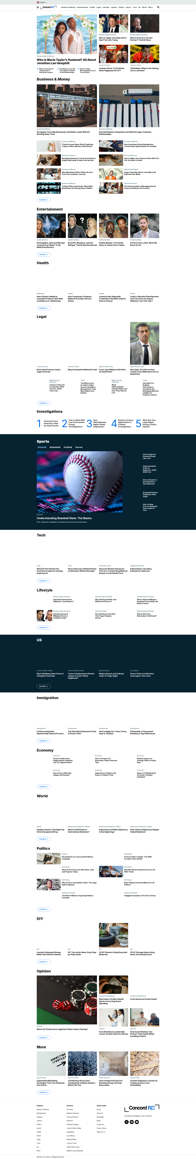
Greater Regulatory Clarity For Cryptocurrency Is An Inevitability (144, 1083)
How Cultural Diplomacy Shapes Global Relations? (144, 831)
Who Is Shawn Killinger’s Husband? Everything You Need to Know (147, 601)
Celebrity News (42, 240)
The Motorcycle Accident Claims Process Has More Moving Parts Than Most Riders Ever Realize (88, 388)
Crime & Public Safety (45, 670)
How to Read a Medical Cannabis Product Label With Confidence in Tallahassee (50, 298)
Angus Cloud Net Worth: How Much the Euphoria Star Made (140, 173)
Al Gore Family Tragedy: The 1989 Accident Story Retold (138, 858)
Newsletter (100, 1117)
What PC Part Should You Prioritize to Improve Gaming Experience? (50, 571)
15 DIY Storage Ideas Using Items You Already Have (142, 953)
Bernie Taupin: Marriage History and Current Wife (87, 70)
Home (99, 1109)
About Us (100, 1113)
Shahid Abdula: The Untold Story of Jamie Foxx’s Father (112, 244)
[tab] (42, 447)
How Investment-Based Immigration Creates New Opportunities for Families (140, 145)
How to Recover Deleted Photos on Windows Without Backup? (82, 570)
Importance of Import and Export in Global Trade (105, 774)
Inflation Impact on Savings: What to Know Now (146, 760)
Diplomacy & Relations (76, 826)
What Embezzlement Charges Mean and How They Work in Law (119, 389)
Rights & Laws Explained (54, 381)
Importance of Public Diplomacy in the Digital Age (113, 831)
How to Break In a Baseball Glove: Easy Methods (150, 482)
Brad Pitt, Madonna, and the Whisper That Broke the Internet (82, 244)
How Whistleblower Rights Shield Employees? (99, 423)
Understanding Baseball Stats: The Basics (64, 518)
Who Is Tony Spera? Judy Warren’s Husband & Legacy (46, 70)
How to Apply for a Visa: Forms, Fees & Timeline (113, 732)
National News (104, 670)
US (38, 1147)
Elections (70, 1121)
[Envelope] (137, 1122)
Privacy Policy (101, 1128)
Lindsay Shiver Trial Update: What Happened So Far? (112, 69)
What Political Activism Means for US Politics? (139, 884)
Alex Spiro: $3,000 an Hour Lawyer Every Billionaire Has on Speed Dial (144, 372)
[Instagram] (127, 1122)
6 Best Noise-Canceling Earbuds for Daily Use (140, 570)
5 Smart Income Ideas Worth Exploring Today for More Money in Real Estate (77, 145)
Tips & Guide (41, 1078)
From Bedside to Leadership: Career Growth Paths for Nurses (113, 1033)
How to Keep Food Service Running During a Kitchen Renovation (110, 1083)
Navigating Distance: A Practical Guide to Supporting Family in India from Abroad (79, 159)
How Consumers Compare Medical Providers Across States (79, 298)
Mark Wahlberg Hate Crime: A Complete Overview (50, 675)
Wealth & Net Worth (131, 169)
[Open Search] (158, 7)
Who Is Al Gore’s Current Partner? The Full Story (141, 39)
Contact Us (100, 1124)
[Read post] (49, 146)
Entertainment (41, 1113)
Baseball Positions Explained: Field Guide (150, 494)
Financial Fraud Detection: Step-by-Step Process (51, 423)
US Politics (128, 854)
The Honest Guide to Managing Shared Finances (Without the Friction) (140, 187)
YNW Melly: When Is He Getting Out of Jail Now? (144, 69)
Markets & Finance (68, 155)
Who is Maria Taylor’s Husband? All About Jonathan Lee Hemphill (66, 61)
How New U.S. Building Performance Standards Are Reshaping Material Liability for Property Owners (151, 389)
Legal (83, 380)
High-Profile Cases (106, 366)
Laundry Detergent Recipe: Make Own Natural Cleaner (49, 953)
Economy (56, 756)
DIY (38, 949)
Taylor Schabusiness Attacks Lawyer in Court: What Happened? (81, 676)
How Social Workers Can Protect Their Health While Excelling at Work (142, 1034)
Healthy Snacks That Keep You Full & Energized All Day (50, 831)
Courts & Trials (104, 65)
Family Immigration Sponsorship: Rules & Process (50, 732)
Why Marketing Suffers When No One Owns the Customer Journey (77, 173)
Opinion (39, 1026)
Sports (39, 1128)
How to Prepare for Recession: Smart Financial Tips (106, 760)
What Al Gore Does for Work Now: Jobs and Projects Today (78, 871)
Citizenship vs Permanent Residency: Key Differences (142, 732)
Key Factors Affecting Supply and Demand (62, 774)
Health (70, 293)
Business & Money (43, 129)
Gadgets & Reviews (137, 566)
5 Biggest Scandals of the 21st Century (140, 896)
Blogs (99, 1121)
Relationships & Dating (45, 56)
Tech (38, 566)
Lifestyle (39, 1117)
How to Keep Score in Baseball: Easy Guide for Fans (150, 507)
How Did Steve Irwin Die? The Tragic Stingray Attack (105, 616)
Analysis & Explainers (107, 996)
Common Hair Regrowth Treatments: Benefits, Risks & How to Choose (112, 298)
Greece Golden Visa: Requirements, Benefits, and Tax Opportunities (63, 760)
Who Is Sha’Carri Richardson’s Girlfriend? (146, 615)
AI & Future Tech (105, 566)
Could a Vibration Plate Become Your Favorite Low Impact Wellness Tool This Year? (144, 298)
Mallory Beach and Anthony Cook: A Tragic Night (111, 675)
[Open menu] (38, 7)
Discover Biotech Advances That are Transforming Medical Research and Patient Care (113, 571)
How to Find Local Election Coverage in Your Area (142, 675)
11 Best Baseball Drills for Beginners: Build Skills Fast (149, 469)
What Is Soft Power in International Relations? (78, 831)
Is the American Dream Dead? (143, 999)
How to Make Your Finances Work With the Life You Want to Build (141, 159)
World (39, 826)
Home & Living (73, 1078)
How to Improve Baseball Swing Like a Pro (149, 456)
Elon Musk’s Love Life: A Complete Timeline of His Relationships (68, 70)
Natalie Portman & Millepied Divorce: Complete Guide (60, 616)
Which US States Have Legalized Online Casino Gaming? (62, 1029)
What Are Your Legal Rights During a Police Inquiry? (149, 423)
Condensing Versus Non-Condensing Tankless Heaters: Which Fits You (82, 1083)
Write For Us (101, 1132)
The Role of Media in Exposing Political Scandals (77, 897)
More (44, 1151)
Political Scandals (68, 893)
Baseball (40, 514)
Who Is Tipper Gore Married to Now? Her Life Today (112, 39)
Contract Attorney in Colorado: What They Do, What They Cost (57, 388)
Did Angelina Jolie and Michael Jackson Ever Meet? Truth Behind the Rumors (51, 245)
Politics (64, 854)
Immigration (41, 728)
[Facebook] (132, 1122)
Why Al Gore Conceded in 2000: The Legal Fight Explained (79, 884)
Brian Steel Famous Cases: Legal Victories (49, 371)
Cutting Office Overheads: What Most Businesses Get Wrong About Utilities (77, 187)
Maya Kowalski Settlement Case (82, 370)
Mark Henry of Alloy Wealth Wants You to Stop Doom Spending (111, 1001)
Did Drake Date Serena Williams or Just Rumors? (63, 600)
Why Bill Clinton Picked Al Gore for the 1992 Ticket (139, 871)
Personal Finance (130, 155)
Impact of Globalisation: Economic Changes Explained (146, 775)
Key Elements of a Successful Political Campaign (77, 858)
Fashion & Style (100, 611)
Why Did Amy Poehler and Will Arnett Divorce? (105, 600)
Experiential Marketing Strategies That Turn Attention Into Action (51, 1083)
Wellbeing (40, 293)
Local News (134, 670)
